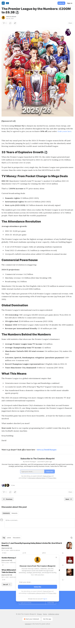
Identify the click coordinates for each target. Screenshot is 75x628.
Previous (9, 499)
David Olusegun (11, 16)
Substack (28, 624)
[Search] (71, 538)
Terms (45, 614)
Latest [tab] (9, 538)
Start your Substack (32, 619)
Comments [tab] (6, 513)
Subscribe (61, 3)
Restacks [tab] (14, 513)
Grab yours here (64, 131)
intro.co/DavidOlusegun (46, 450)
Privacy (39, 614)
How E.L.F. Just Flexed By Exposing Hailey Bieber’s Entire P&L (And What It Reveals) (32, 544)
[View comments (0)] (10, 23)
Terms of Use (47, 591)
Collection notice (53, 614)
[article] (37, 548)
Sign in (69, 3)
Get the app (47, 619)
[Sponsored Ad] (7, 548)
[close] (56, 557)
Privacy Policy (52, 593)
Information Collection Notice (37, 593)
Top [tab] (4, 538)
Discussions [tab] (16, 538)
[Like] (3, 565)
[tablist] (10, 513)
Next (67, 499)
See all (5, 584)
